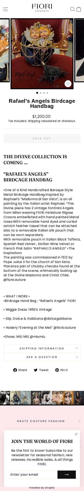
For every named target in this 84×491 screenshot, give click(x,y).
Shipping (34, 121)
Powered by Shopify (42, 487)
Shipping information (42, 348)
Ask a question (42, 357)
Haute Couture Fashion (41, 421)
